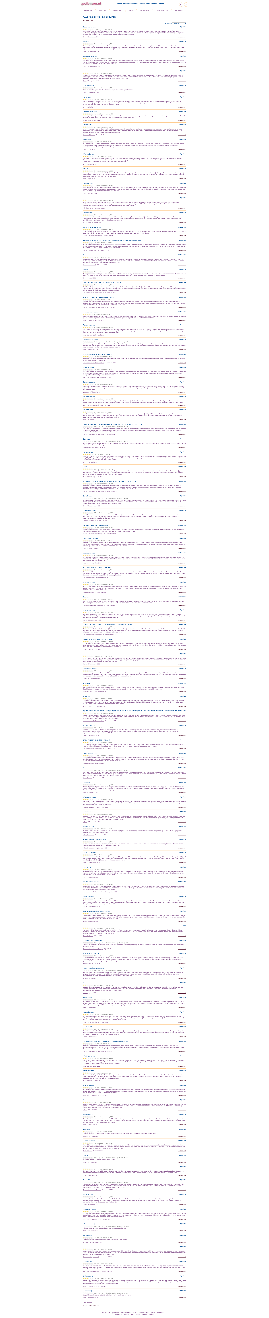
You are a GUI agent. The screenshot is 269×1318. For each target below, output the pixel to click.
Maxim (85, 993)
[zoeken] (181, 5)
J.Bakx (85, 649)
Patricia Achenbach (89, 265)
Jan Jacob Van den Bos (91, 250)
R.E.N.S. (85, 978)
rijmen (119, 4)
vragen (142, 4)
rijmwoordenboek (162, 10)
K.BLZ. (85, 906)
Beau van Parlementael (91, 377)
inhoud (161, 4)
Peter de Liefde (88, 691)
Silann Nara (87, 120)
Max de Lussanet (88, 520)
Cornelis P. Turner (89, 135)
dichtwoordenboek (130, 4)
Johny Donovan (88, 447)
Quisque (86, 392)
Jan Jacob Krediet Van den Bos (93, 293)
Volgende (96, 1306)
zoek (138, 1314)
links (148, 4)
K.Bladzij (86, 1242)
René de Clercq (88, 936)
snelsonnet (88, 10)
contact (154, 4)
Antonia (85, 563)
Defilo (85, 1162)
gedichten (102, 10)
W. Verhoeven (87, 477)
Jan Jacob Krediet (89, 577)
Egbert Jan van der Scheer (92, 1190)
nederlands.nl (180, 10)
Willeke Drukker (88, 208)
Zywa (84, 37)
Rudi (84, 792)
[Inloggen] (186, 4)
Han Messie (87, 963)
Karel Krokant (87, 320)
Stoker (85, 620)
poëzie (131, 10)
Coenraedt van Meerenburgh (93, 235)
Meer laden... (87, 1302)
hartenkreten (144, 10)
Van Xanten (87, 222)
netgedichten (117, 10)
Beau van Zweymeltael (91, 405)
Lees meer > (182, 37)
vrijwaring (118, 1314)
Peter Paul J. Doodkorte (91, 1022)
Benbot (85, 1136)
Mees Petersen (88, 1286)
